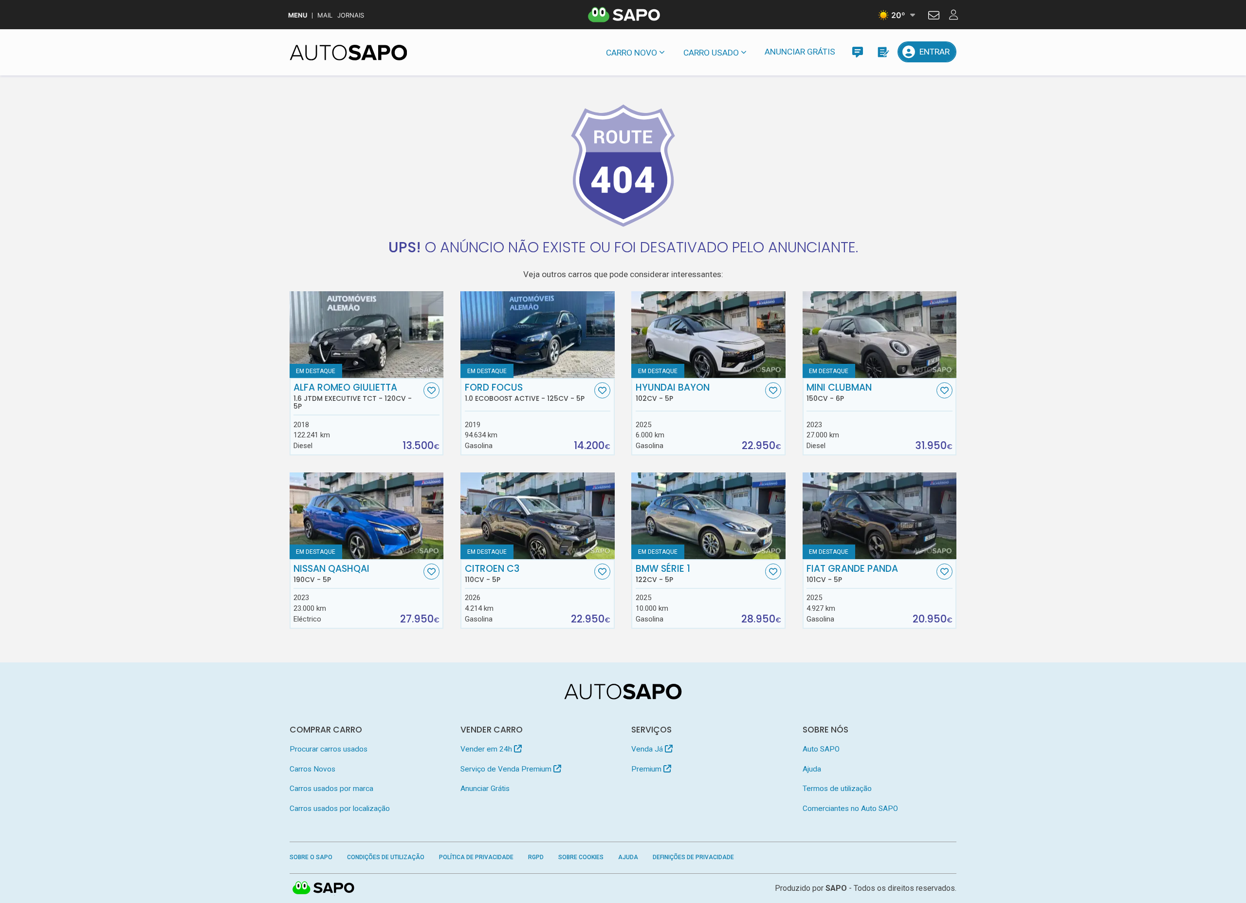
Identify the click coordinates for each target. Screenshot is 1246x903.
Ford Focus (525, 392)
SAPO (324, 888)
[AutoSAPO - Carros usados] (348, 52)
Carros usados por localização (340, 808)
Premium (647, 769)
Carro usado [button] (711, 52)
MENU (297, 15)
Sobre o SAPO (311, 857)
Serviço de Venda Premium (506, 769)
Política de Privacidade (476, 857)
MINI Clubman (839, 392)
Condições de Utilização (385, 857)
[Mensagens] (857, 51)
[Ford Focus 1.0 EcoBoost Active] (537, 334)
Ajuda (812, 769)
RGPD (536, 857)
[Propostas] (882, 51)
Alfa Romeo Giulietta (352, 396)
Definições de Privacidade (693, 857)
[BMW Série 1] (708, 515)
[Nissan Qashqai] (367, 515)
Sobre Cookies (581, 857)
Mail (324, 15)
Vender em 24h (487, 749)
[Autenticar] (933, 16)
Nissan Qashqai (331, 574)
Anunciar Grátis (800, 51)
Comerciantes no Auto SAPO (850, 808)
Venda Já (648, 749)
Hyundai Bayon (673, 392)
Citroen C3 (492, 574)
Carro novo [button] (631, 52)
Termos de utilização (837, 788)
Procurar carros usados (328, 749)
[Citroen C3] (537, 515)
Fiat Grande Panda (852, 574)
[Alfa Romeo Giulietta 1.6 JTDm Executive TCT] (367, 334)
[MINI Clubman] (880, 334)
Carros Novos (312, 769)
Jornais (350, 15)
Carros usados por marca (331, 788)
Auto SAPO (821, 749)
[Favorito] (431, 390)
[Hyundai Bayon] (708, 334)
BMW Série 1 (663, 574)
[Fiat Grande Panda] (880, 515)
